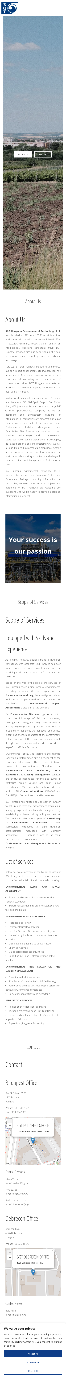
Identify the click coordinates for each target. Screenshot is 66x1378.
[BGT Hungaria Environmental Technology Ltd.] (9, 7)
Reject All (33, 1371)
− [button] (10, 1126)
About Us (23, 154)
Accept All (33, 1353)
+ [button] (10, 1121)
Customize (33, 1362)
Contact (43, 154)
